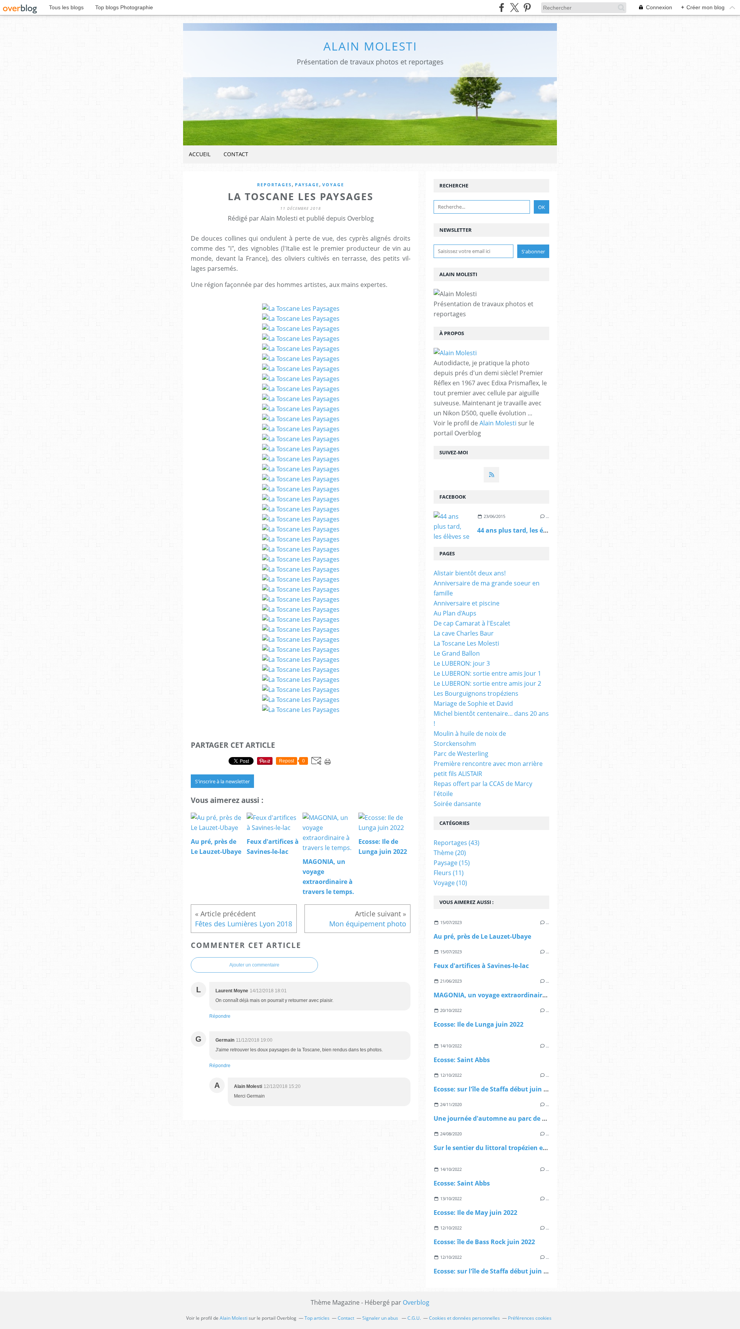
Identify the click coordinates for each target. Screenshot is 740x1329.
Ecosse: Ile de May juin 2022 (475, 1212)
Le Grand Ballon (457, 653)
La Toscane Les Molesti (466, 643)
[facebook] (501, 7)
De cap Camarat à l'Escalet (472, 623)
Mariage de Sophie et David (473, 703)
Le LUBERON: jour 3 (462, 663)
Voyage (333, 184)
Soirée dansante (457, 803)
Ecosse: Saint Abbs (462, 1060)
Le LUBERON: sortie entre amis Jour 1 (487, 673)
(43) (456, 842)
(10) (450, 883)
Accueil (199, 154)
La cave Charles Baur (464, 633)
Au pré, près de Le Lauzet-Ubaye (482, 936)
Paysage (307, 184)
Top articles (317, 1318)
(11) (449, 873)
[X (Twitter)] (514, 7)
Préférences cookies (530, 1318)
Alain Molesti (370, 46)
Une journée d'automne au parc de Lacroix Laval (508, 1118)
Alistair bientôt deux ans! (470, 573)
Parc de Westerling (461, 753)
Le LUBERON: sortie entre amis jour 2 (487, 683)
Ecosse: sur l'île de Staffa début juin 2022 (495, 1089)
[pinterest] (527, 7)
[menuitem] (199, 154)
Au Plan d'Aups (455, 613)
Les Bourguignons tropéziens (476, 693)
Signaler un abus (380, 1318)
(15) (452, 862)
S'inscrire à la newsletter (222, 781)
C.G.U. (414, 1318)
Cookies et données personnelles (464, 1318)
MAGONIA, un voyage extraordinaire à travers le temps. (519, 995)
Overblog (416, 1302)
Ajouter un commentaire (254, 965)
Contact (236, 154)
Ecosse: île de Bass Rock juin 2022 (484, 1242)
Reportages (274, 184)
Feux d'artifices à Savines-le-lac (481, 965)
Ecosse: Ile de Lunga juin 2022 (478, 1024)
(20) (450, 852)
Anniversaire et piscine (467, 603)
